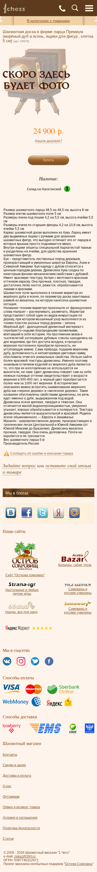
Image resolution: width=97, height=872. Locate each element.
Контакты (10, 755)
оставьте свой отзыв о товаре (47, 468)
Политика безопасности (21, 828)
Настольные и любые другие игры (22, 592)
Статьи (8, 839)
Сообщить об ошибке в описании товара (42, 453)
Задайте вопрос (19, 465)
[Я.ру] (58, 513)
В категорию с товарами (48, 21)
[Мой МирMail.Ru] (74, 513)
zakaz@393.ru (25, 856)
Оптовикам (11, 797)
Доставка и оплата (17, 776)
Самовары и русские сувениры (78, 591)
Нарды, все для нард (21, 612)
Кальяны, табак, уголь (75, 565)
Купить (48, 160)
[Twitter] (42, 513)
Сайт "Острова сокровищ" (25, 575)
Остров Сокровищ (78, 864)
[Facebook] (26, 513)
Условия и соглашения (20, 818)
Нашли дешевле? (48, 141)
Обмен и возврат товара (21, 807)
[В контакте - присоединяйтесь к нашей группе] (10, 513)
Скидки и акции (14, 765)
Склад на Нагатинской (44, 189)
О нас (7, 786)
